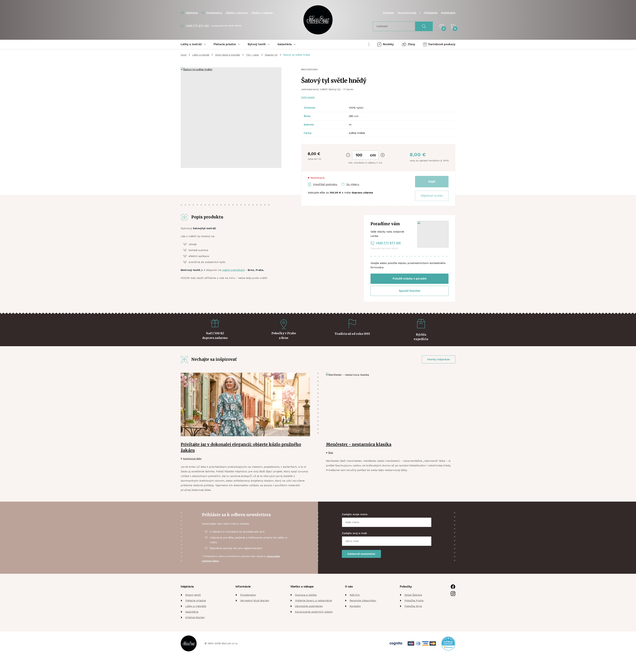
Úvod (183, 54)
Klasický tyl (271, 54)
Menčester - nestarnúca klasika (358, 444)
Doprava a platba (306, 594)
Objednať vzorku (432, 195)
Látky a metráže (195, 606)
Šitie (330, 452)
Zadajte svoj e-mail (354, 533)
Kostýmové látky (192, 458)
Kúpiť (431, 181)
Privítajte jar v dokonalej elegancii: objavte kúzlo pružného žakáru (241, 447)
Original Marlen (195, 617)
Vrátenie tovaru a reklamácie (313, 600)
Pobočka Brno (413, 606)
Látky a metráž (200, 54)
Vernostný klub (406, 12)
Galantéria (191, 611)
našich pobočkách (233, 270)
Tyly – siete (252, 54)
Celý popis (308, 97)
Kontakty (355, 606)
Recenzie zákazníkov (363, 600)
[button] (432, 196)
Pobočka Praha (414, 600)
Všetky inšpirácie (438, 359)
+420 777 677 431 (388, 243)
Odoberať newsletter (361, 553)
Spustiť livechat (409, 290)
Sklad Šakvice (413, 594)
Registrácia (448, 12)
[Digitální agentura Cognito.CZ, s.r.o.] (396, 643)
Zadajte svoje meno (355, 514)
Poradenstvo (248, 594)
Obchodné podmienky (309, 606)
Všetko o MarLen (237, 12)
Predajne (388, 12)
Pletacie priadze (195, 600)
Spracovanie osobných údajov (314, 611)
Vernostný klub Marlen (254, 600)
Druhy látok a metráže (227, 54)
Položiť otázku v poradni (409, 278)
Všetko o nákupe (262, 12)
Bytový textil (193, 594)
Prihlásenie (431, 12)
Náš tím (355, 594)
